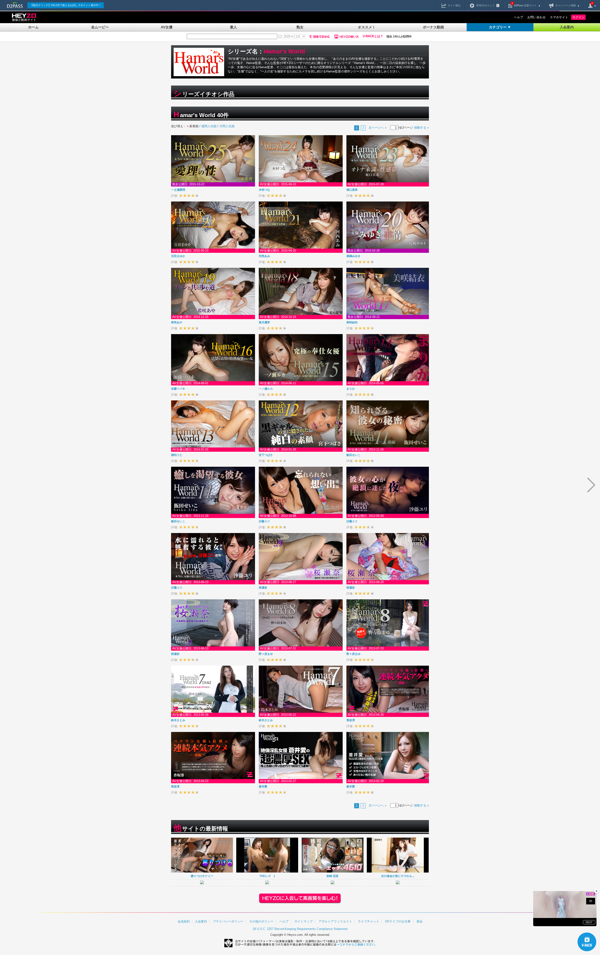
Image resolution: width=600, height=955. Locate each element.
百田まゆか (178, 256)
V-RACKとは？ (373, 36)
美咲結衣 (352, 322)
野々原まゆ (266, 654)
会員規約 (184, 921)
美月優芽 (264, 322)
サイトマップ (303, 921)
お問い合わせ (536, 17)
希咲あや (176, 322)
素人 (233, 27)
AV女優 (166, 27)
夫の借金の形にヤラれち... (397, 875)
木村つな (264, 189)
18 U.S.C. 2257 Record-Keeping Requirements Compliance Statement (300, 929)
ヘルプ (518, 17)
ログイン (578, 17)
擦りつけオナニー (202, 875)
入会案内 (567, 27)
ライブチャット (368, 921)
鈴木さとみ (178, 720)
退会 (419, 921)
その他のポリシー (261, 921)
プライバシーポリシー (228, 921)
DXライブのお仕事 (398, 921)
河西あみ (264, 256)
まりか (350, 388)
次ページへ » (377, 127)
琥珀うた (176, 455)
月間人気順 (227, 126)
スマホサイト (559, 17)
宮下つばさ (266, 455)
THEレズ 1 (267, 875)
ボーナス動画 (433, 27)
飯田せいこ (353, 455)
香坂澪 (350, 720)
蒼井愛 (263, 786)
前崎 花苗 (332, 875)
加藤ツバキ (178, 388)
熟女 (300, 27)
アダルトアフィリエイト (335, 921)
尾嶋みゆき (353, 256)
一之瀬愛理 (178, 189)
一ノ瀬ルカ (266, 388)
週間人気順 (209, 126)
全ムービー (100, 27)
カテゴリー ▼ (500, 27)
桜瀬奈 (263, 587)
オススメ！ (366, 27)
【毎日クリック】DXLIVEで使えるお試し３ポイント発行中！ (65, 5)
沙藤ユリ (264, 521)
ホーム (33, 27)
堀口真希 (352, 189)
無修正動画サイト (24, 20)
